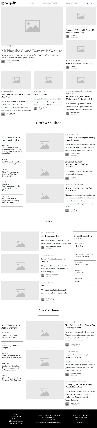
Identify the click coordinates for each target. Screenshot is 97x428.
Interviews (80, 134)
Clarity (77, 281)
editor (76, 252)
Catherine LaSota (75, 344)
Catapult (40, 415)
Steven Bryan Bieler (79, 243)
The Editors (4, 181)
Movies (13, 46)
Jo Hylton (73, 35)
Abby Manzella (78, 270)
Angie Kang (4, 375)
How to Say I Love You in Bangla (79, 63)
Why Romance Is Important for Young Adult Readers (10, 200)
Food (76, 351)
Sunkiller (45, 285)
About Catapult (16, 416)
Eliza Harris (4, 169)
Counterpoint (48, 415)
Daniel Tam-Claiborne (13, 60)
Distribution (16, 419)
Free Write (80, 185)
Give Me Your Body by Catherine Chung (84, 255)
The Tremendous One (50, 236)
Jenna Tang (74, 210)
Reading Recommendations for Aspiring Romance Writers (11, 187)
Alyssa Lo (73, 177)
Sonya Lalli (4, 159)
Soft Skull (57, 415)
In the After (79, 273)
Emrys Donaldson (44, 108)
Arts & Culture (5, 46)
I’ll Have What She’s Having (80, 27)
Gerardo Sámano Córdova (53, 246)
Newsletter (80, 422)
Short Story (42, 91)
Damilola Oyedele (76, 373)
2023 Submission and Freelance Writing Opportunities (11, 174)
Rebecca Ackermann (52, 275)
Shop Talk (79, 161)
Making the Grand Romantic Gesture (31, 51)
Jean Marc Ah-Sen (75, 153)
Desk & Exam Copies (16, 423)
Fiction (36, 91)
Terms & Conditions (80, 418)
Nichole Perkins (5, 145)
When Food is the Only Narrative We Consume (11, 379)
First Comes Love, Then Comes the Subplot (11, 163)
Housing (77, 322)
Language (79, 60)
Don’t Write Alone (70, 134)
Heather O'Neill (75, 112)
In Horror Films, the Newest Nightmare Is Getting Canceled (11, 368)
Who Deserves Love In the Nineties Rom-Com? (12, 357)
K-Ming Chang (50, 299)
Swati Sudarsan (78, 278)
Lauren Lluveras (75, 403)
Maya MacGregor (5, 196)
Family (67, 381)
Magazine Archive (50, 3)
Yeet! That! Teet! (40, 94)
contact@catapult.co (54, 422)
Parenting (83, 381)
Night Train (79, 246)
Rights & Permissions (16, 421)
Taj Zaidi (73, 66)
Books (31, 3)
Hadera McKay (11, 113)
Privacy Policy (80, 420)
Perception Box (72, 3)
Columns (68, 27)
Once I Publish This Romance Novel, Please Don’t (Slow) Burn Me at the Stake (12, 151)
